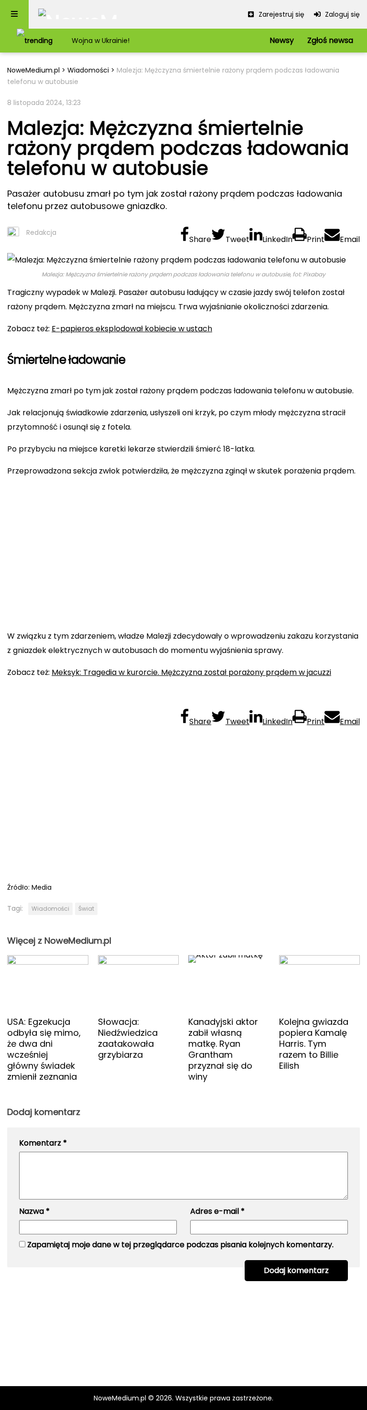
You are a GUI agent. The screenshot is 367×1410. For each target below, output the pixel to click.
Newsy (282, 40)
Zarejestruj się (280, 14)
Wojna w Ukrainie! (101, 40)
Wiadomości (88, 70)
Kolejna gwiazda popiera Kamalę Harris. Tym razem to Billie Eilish (313, 1043)
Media (42, 887)
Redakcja (41, 232)
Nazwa (34, 1211)
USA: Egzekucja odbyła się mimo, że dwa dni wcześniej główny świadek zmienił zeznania (44, 1049)
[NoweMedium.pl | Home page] (78, 14)
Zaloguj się (341, 14)
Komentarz (43, 1142)
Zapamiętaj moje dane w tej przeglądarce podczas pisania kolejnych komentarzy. (180, 1244)
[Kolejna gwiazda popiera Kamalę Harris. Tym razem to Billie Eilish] (319, 982)
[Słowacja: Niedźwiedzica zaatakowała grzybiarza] (138, 982)
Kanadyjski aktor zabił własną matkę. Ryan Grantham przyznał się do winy (223, 1049)
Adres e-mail (217, 1211)
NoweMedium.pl (33, 70)
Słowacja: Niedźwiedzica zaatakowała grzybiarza (128, 1038)
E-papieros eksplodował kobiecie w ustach (132, 328)
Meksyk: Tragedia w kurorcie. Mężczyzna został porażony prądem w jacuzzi (191, 672)
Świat (86, 909)
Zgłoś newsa (330, 40)
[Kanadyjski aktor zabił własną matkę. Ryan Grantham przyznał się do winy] (229, 982)
